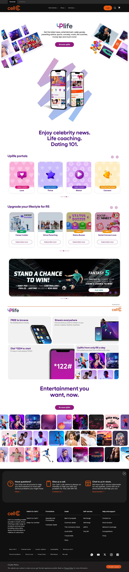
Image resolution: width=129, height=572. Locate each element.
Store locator (97, 492)
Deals (66, 511)
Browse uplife (64, 44)
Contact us (56, 492)
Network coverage (109, 527)
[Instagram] (111, 555)
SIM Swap (86, 523)
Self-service (87, 511)
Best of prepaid (70, 518)
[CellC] (14, 8)
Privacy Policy (42, 554)
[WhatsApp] (92, 555)
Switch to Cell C (32, 511)
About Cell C (13, 549)
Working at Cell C (68, 549)
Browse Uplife (64, 407)
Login (108, 8)
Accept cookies (114, 567)
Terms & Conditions (15, 554)
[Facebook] (118, 555)
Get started (52, 8)
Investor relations (41, 549)
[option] (22, 177)
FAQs (17, 492)
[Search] (115, 8)
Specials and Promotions (50, 519)
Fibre (66, 540)
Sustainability (54, 549)
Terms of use (29, 554)
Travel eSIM (68, 536)
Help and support (108, 511)
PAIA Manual (54, 554)
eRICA (85, 527)
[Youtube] (98, 555)
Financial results (26, 549)
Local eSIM (68, 531)
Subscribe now (22, 242)
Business (22, 2)
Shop (62, 8)
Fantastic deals (51, 525)
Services (71, 8)
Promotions (50, 511)
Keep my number (33, 523)
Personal (12, 2)
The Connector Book (72, 527)
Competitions (107, 531)
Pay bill (86, 531)
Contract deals (70, 523)
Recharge (87, 518)
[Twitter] (105, 555)
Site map (65, 554)
